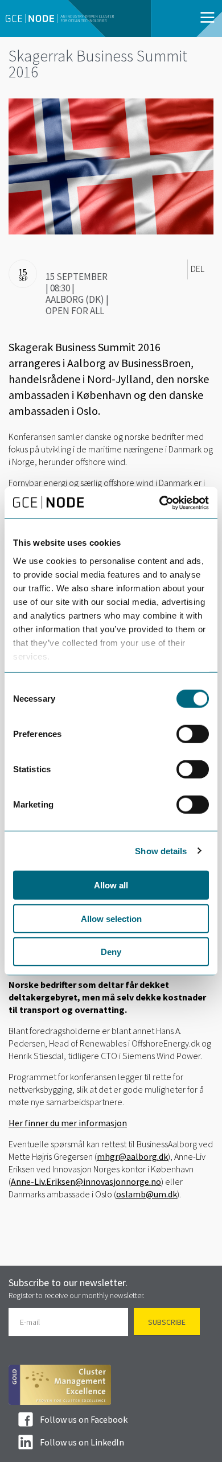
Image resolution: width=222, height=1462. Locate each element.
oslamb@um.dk (146, 1194)
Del (197, 269)
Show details (161, 850)
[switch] (192, 734)
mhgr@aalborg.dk (132, 1156)
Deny (111, 952)
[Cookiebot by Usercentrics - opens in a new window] (159, 502)
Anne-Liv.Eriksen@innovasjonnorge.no (86, 1181)
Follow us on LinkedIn (82, 1442)
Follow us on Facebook (84, 1419)
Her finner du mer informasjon (68, 1123)
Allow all (111, 885)
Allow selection (111, 918)
